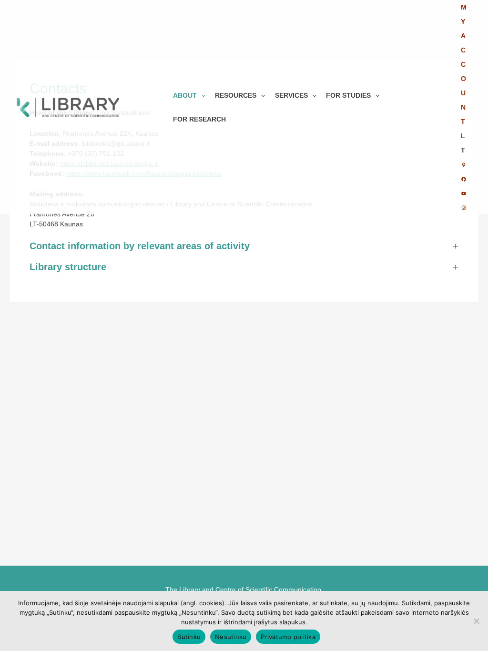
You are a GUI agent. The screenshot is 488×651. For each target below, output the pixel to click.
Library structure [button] (68, 267)
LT (463, 143)
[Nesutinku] (476, 621)
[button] (201, 95)
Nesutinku (230, 637)
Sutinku (189, 637)
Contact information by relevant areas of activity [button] (140, 246)
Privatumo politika (288, 637)
